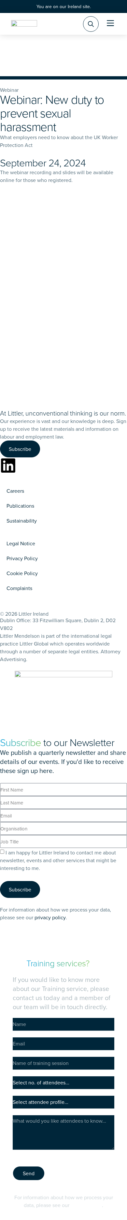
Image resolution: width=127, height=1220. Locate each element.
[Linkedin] (8, 465)
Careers (15, 490)
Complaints (19, 588)
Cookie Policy (22, 573)
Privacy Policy (22, 558)
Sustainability (22, 520)
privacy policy (50, 917)
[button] (110, 24)
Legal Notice (21, 543)
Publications (20, 505)
